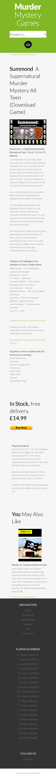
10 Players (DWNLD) (28, 673)
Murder (27, 14)
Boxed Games (28, 619)
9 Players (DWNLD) (28, 668)
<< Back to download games (23, 54)
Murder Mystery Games (25, 773)
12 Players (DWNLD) (28, 682)
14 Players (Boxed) (28, 737)
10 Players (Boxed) (28, 719)
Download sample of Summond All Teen (28, 320)
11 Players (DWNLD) (28, 677)
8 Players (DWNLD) (28, 664)
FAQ (28, 628)
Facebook (28, 759)
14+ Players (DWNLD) (28, 696)
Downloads (28, 615)
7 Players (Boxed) (28, 705)
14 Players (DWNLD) (28, 691)
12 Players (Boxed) (28, 728)
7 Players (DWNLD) (28, 659)
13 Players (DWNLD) (28, 687)
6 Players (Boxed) (28, 701)
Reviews (28, 624)
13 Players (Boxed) (28, 733)
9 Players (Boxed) (28, 714)
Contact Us (28, 633)
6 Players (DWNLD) (28, 654)
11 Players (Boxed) (28, 724)
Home (28, 610)
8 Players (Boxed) (28, 710)
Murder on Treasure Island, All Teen (29, 565)
